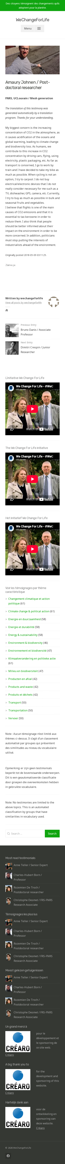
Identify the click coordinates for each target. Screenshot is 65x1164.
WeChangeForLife (32, 19)
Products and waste (20, 687)
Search (52, 833)
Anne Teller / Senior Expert (31, 865)
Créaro (9, 1055)
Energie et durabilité (21, 627)
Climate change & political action (28, 611)
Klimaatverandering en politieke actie (32, 658)
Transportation (18, 710)
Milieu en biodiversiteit (23, 671)
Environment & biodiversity (25, 643)
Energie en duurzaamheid (24, 619)
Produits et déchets (20, 694)
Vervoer (13, 718)
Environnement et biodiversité (27, 650)
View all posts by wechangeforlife (23, 302)
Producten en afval (20, 679)
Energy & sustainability (23, 635)
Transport (14, 702)
